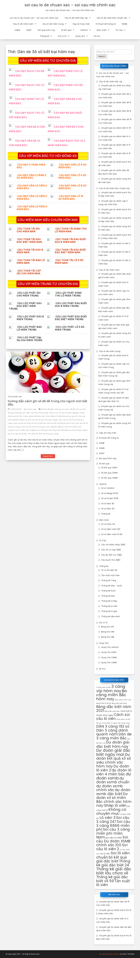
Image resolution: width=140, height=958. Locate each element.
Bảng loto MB (107, 637)
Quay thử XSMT (109, 652)
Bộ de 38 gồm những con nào (55, 409)
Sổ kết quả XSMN (109, 472)
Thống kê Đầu (108, 596)
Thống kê (44, 36)
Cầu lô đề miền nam (23, 24)
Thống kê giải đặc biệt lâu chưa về (113, 871)
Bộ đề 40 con (76, 409)
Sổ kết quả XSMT (109, 467)
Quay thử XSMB (109, 662)
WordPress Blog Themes (109, 954)
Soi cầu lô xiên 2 (112, 846)
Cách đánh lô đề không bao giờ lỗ (61, 416)
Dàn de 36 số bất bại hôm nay (61, 423)
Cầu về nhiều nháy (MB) (113, 544)
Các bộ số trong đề (39, 412)
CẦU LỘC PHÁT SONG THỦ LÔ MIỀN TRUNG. (68, 294)
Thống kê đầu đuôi (110, 616)
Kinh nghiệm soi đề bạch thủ (39, 430)
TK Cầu (119, 30)
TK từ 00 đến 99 (109, 570)
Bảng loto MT (107, 626)
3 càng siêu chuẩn (103, 687)
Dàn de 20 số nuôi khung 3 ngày (43, 419)
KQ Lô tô (62, 36)
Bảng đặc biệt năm (119, 703)
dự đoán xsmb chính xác (109, 787)
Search (101, 56)
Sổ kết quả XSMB (109, 477)
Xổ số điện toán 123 (110, 529)
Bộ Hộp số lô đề (22, 412)
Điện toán (102, 30)
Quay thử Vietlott (110, 647)
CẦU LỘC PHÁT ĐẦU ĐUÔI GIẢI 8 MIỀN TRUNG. (71, 305)
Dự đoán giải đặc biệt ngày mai (113, 752)
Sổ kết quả (66, 30)
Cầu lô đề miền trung (53, 24)
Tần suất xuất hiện (110, 575)
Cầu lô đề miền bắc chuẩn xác (112, 18)
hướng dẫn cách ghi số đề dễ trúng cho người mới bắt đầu (47, 402)
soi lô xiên (105, 853)
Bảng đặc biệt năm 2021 (113, 708)
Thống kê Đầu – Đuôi (111, 585)
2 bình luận (31, 409)
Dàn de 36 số (20, 423)
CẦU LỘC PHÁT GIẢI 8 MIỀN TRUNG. (30, 318)
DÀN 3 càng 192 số (112, 726)
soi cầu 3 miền (114, 837)
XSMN (17, 30)
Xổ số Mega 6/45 (109, 493)
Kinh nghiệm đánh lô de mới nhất (61, 426)
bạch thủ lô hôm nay (123, 700)
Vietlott (84, 30)
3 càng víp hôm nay (110, 689)
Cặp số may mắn (81, 24)
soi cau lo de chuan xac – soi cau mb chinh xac (70, 4)
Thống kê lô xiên (109, 606)
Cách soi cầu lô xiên (113, 716)
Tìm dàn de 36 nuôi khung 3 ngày (43, 433)
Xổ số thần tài (108, 524)
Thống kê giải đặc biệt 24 (113, 863)
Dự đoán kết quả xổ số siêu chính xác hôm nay (113, 760)
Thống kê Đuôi (108, 590)
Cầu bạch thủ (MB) (110, 560)
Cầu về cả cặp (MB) (111, 549)
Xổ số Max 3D (107, 503)
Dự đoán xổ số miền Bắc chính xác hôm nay (114, 799)
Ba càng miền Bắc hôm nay (111, 695)
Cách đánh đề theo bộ (33, 416)
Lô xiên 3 (108, 817)
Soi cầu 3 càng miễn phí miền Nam (113, 833)
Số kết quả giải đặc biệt (111, 859)
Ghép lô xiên (115, 805)
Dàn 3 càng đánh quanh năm (112, 732)
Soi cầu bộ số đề (18, 433)
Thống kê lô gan (109, 611)
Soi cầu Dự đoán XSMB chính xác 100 (113, 841)
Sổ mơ (97, 36)
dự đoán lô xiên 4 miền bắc (114, 772)
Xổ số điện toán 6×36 (111, 534)
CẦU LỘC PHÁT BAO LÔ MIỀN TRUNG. (29, 328)
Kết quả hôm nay (46, 30)
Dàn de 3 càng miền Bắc (114, 736)
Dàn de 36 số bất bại (36, 423)
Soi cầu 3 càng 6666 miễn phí (113, 825)
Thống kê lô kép (109, 601)
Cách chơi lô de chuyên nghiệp (64, 412)
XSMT (29, 30)
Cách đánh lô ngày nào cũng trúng (116, 723)
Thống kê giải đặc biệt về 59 (112, 878)
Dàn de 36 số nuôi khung (33, 426)
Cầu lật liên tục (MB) (111, 554)
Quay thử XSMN (109, 657)
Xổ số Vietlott (108, 488)
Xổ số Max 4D (108, 508)
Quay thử (80, 36)
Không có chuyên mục (111, 811)
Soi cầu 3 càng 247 (112, 819)
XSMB (124, 24)
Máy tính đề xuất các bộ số (65, 430)
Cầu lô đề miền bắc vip (76, 18)
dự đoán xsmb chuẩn (113, 780)
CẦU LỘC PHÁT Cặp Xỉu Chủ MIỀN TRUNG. (30, 339)
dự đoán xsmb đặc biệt (113, 791)
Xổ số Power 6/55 (109, 498)
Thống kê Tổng (108, 580)
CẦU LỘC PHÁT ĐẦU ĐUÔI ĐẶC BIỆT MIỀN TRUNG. (71, 318)
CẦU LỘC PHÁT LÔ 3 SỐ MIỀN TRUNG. (69, 328)
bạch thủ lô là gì (103, 703)
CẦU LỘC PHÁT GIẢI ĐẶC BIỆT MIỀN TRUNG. (25, 306)
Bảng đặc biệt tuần (112, 711)
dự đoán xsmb (113, 776)
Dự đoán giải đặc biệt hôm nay (112, 744)
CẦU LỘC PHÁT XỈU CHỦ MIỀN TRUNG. (29, 294)
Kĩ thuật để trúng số (106, 24)
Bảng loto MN (107, 631)
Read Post (47, 456)
